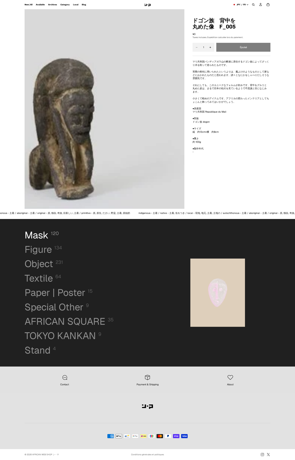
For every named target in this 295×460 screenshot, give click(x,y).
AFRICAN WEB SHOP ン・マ (45, 454)
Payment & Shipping (148, 384)
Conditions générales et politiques (147, 454)
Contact (64, 384)
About (230, 384)
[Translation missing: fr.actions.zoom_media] (104, 109)
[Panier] (268, 4)
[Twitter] (268, 454)
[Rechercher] (253, 4)
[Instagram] (262, 454)
